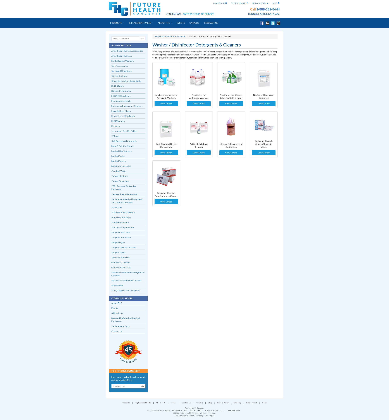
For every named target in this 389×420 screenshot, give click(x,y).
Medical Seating (118, 161)
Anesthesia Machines (121, 56)
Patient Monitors (119, 176)
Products (116, 23)
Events (181, 23)
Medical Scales (118, 156)
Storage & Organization (122, 227)
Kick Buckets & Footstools (124, 141)
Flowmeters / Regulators (123, 116)
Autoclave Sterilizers (121, 217)
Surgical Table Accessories (124, 247)
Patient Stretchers (120, 181)
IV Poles (115, 136)
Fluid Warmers (118, 121)
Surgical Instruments (121, 237)
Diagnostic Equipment (121, 91)
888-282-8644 (234, 410)
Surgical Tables (118, 252)
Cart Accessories (119, 66)
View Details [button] (166, 103)
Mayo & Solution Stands (122, 146)
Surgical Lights (118, 242)
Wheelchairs (117, 285)
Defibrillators (117, 86)
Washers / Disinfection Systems (126, 280)
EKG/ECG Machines (121, 96)
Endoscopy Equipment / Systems (127, 106)
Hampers (115, 126)
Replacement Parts (140, 23)
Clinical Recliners (119, 76)
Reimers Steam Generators (124, 194)
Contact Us (211, 23)
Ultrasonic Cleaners (120, 262)
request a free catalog (264, 13)
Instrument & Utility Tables (124, 131)
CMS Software (180, 416)
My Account (219, 3)
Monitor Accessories (121, 166)
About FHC (164, 23)
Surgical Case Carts (120, 232)
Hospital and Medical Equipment (170, 36)
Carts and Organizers (121, 71)
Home (264, 403)
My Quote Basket (239, 3)
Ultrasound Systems (121, 267)
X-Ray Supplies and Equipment (125, 290)
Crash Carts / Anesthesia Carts (126, 81)
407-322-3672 (196, 410)
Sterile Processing (120, 222)
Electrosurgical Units (121, 101)
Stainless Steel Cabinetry (123, 212)
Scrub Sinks (116, 207)
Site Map (237, 403)
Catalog (194, 23)
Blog (275, 3)
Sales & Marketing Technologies (201, 416)
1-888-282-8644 (268, 9)
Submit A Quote (259, 3)
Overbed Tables (119, 171)
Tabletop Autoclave (120, 257)
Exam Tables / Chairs (121, 111)
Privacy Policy (223, 403)
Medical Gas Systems (121, 151)
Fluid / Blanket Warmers (122, 61)
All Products (117, 313)
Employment (251, 403)
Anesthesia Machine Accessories (127, 51)
